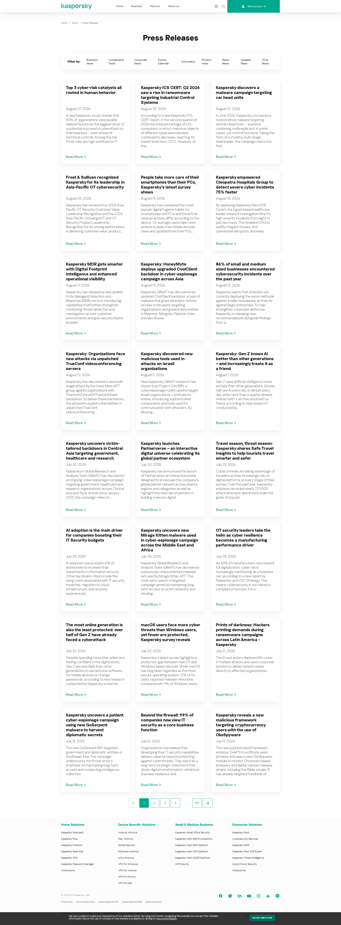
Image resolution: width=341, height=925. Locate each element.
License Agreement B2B (132, 902)
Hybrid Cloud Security (244, 864)
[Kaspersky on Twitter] (230, 896)
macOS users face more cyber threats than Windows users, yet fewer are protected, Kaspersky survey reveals (170, 632)
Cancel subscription (153, 902)
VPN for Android (127, 870)
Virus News (265, 61)
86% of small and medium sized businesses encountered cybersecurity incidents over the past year (245, 271)
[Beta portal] (277, 896)
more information (167, 918)
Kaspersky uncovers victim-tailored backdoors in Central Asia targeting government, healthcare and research (94, 451)
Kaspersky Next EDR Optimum (191, 845)
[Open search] (223, 6)
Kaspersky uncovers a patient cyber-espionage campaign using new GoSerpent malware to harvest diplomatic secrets (94, 725)
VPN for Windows (128, 864)
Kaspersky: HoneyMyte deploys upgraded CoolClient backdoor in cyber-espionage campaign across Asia (169, 271)
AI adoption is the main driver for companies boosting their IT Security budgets (94, 535)
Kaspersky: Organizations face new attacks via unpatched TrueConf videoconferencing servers (95, 361)
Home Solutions (72, 824)
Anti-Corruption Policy (85, 902)
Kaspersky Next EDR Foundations (193, 838)
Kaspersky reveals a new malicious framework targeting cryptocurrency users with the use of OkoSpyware (241, 725)
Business (136, 6)
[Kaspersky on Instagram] (258, 896)
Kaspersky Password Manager (77, 864)
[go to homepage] (76, 6)
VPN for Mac (125, 883)
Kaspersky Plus (69, 838)
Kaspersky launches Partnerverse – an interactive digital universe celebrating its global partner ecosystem (170, 451)
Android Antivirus (127, 832)
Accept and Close (262, 918)
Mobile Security (126, 845)
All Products (182, 864)
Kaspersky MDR (240, 845)
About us (173, 6)
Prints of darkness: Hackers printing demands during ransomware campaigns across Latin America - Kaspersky (243, 635)
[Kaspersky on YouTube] (249, 896)
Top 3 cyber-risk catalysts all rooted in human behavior (94, 90)
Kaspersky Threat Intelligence (248, 857)
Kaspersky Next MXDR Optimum (192, 857)
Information (188, 61)
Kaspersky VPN (69, 857)
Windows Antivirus (128, 851)
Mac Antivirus (125, 838)
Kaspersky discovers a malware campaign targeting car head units (244, 92)
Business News (92, 61)
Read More (74, 157)
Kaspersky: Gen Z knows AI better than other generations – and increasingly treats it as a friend (245, 361)
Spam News (225, 61)
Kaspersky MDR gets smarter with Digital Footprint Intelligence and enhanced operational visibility (94, 271)
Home (119, 6)
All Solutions (68, 870)
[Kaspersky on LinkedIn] (239, 896)
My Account (255, 6)
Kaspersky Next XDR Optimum (191, 851)
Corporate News (140, 61)
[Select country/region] (216, 6)
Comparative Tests (116, 61)
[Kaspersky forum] (268, 896)
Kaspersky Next (240, 832)
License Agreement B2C (108, 902)
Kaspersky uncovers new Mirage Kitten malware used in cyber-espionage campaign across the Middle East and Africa (169, 540)
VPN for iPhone (126, 876)
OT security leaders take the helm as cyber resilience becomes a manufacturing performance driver (243, 537)
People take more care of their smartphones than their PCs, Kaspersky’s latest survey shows (170, 184)
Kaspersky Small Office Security (192, 832)
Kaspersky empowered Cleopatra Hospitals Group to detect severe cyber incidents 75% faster (245, 184)
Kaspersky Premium (71, 845)
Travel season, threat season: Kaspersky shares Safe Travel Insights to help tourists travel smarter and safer (245, 451)
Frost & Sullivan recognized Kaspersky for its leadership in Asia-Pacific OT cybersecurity (95, 182)
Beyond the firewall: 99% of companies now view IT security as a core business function (167, 722)
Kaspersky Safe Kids (72, 851)
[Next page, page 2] (208, 803)
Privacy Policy (67, 902)
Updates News (246, 61)
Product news (206, 61)
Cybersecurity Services (245, 838)
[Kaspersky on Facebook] (220, 896)
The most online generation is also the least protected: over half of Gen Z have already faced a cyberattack (94, 632)
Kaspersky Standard (72, 832)
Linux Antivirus (126, 857)
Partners (155, 6)
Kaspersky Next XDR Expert (247, 851)
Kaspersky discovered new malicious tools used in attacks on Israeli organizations (167, 361)
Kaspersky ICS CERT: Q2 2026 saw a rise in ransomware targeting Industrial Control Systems (170, 95)
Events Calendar (163, 61)
